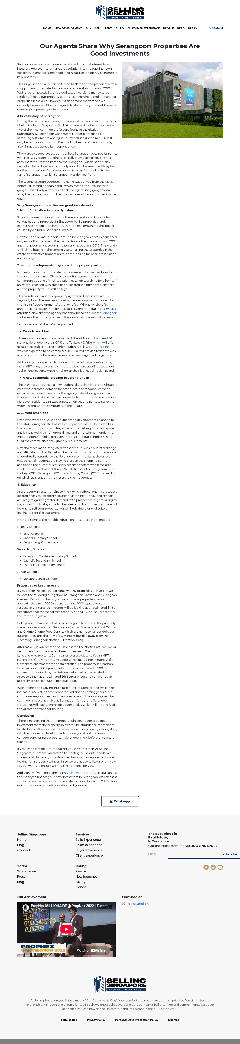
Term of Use (69, 1019)
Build (120, 28)
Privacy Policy (96, 1019)
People (168, 28)
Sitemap (173, 1019)
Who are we (26, 871)
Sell (98, 28)
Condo (81, 887)
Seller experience (89, 845)
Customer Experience (143, 28)
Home (47, 28)
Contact (23, 850)
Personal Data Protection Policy (136, 1019)
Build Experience (88, 839)
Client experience (89, 855)
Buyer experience (89, 850)
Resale (81, 871)
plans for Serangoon (103, 313)
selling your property (81, 772)
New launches (87, 876)
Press (192, 28)
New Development (68, 28)
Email (152, 854)
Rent (108, 28)
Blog (20, 845)
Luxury (80, 882)
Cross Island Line (97, 346)
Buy (88, 28)
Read (181, 28)
